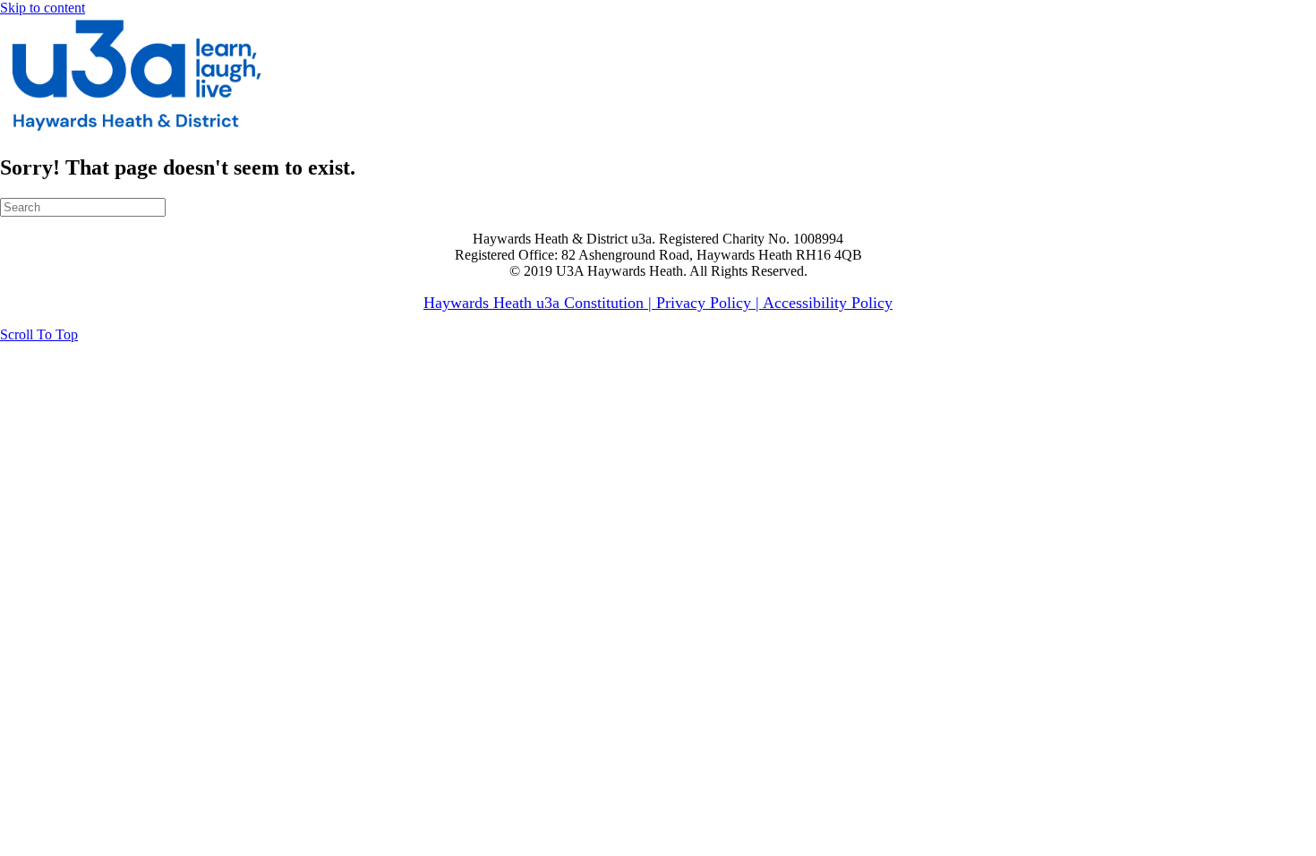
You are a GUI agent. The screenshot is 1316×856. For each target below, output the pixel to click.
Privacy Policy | (709, 303)
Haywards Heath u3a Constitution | (539, 303)
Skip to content (42, 7)
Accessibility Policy (828, 303)
